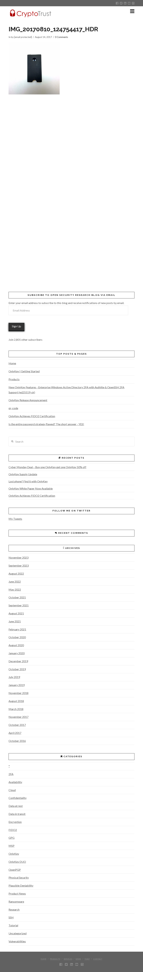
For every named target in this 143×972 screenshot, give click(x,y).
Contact (97, 959)
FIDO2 (13, 829)
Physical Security (19, 877)
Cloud (12, 790)
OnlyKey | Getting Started (24, 371)
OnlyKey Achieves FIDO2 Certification (32, 416)
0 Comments (61, 37)
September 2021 (19, 605)
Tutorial (13, 925)
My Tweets (15, 518)
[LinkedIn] (125, 3)
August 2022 (16, 573)
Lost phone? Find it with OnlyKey (28, 481)
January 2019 (17, 685)
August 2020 (16, 645)
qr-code (13, 408)
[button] (132, 11)
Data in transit (17, 813)
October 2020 (17, 637)
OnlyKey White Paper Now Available (31, 488)
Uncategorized (18, 933)
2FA (11, 774)
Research (14, 909)
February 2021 (17, 629)
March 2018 (16, 709)
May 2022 (15, 589)
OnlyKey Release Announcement (28, 400)
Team (87, 959)
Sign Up (16, 326)
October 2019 (17, 669)
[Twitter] (121, 3)
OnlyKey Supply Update (23, 474)
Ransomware (16, 901)
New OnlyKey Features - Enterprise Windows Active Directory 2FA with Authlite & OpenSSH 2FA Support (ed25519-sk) (66, 390)
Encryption (15, 821)
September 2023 (19, 565)
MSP (11, 845)
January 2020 (17, 653)
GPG (11, 837)
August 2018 (16, 701)
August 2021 (16, 613)
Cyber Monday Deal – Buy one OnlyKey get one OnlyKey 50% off (47, 467)
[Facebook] (117, 3)
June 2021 (15, 621)
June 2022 (15, 581)
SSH (11, 917)
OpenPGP (15, 869)
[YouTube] (129, 3)
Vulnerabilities (17, 941)
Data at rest (16, 805)
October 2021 (17, 597)
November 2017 (18, 716)
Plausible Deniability (21, 885)
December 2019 (18, 661)
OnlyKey (14, 853)
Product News (17, 893)
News (78, 959)
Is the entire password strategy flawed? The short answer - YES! (46, 424)
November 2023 (18, 557)
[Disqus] (71, 144)
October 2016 (17, 740)
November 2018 (18, 693)
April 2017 (15, 732)
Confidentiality (18, 797)
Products (14, 379)
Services (68, 959)
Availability (15, 782)
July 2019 (14, 677)
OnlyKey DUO (17, 861)
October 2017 (17, 724)
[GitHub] (133, 3)
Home (12, 363)
